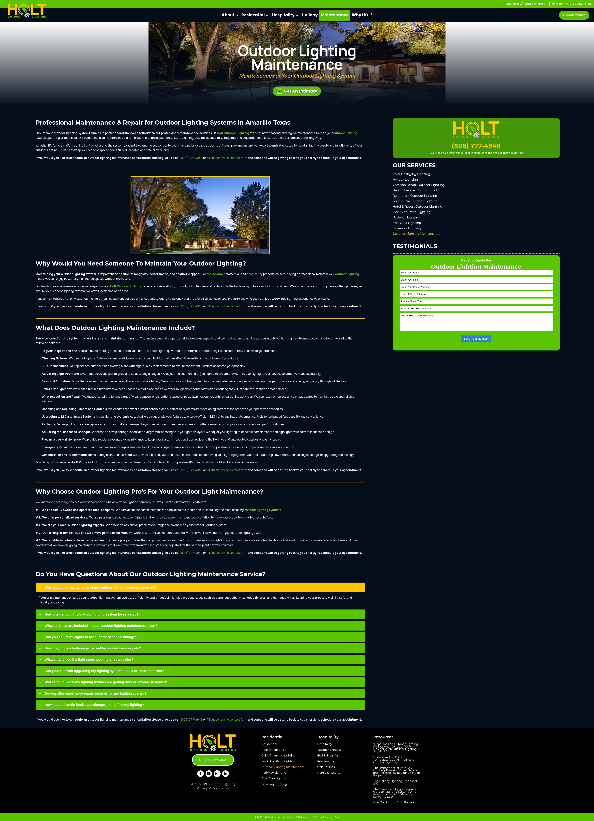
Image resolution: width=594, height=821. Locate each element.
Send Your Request (476, 338)
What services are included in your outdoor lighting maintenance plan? (101, 626)
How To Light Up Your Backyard (395, 802)
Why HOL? (362, 15)
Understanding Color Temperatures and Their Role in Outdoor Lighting (395, 759)
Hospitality (324, 744)
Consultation (574, 15)
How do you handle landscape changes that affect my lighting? (94, 705)
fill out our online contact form (227, 158)
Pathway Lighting (406, 217)
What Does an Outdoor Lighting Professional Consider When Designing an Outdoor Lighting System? (395, 748)
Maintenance (335, 15)
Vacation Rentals (329, 750)
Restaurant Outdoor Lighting (415, 195)
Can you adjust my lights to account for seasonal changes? (92, 637)
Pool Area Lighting (407, 222)
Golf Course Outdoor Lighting (415, 201)
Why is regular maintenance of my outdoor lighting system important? (100, 587)
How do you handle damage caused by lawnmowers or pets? (93, 648)
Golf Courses (326, 767)
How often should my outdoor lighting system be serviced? (91, 614)
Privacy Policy (207, 788)
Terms (225, 788)
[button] (297, 91)
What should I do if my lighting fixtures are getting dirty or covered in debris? (106, 682)
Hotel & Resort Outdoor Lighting (417, 206)
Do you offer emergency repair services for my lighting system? (95, 693)
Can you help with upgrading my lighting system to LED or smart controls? (104, 671)
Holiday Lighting (405, 179)
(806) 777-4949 (191, 158)
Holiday (310, 15)
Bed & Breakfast (328, 755)
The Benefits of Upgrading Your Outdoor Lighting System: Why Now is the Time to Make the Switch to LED (395, 793)
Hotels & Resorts (328, 772)
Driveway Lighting (407, 228)
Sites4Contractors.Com (328, 817)
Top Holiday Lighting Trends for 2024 (395, 782)
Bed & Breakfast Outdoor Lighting (419, 190)
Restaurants (325, 761)
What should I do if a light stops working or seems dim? (89, 659)
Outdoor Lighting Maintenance (416, 233)
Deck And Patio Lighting (411, 212)
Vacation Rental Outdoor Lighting (418, 184)
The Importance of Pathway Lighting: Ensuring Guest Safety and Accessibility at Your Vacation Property (396, 772)
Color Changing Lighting (411, 174)
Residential (269, 744)
